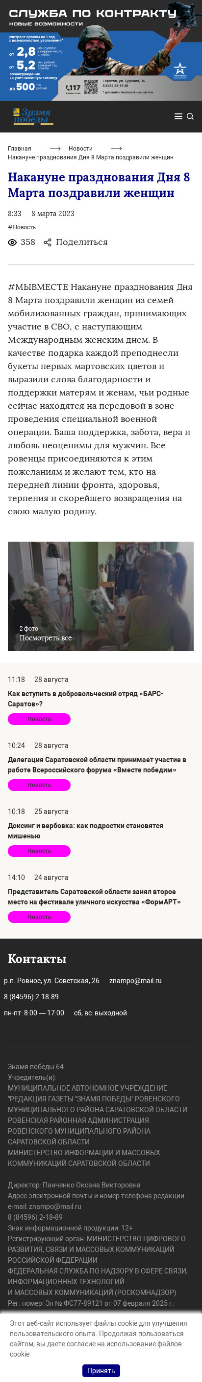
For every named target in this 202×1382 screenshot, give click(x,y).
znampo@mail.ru (135, 981)
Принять (101, 1371)
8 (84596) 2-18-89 (31, 997)
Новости (81, 148)
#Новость (22, 227)
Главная (19, 148)
